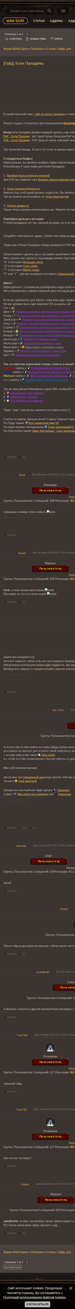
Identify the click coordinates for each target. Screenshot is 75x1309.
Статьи (39, 20)
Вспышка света (33, 262)
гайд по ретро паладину (50, 114)
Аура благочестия (57, 196)
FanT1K (22, 1035)
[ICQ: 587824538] (22, 457)
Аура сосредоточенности (23, 188)
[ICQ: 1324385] (32, 828)
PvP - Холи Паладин (16, 136)
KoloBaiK (43, 972)
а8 (12, 307)
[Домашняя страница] (23, 828)
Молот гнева (31, 269)
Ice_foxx (58, 710)
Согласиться (37, 1304)
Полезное (37, 48)
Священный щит (33, 777)
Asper (22, 553)
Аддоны (56, 20)
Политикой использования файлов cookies (34, 1297)
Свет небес (30, 266)
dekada (21, 845)
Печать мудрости (18, 205)
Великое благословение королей (28, 175)
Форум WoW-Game (15, 48)
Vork (22, 475)
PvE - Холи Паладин (16, 140)
